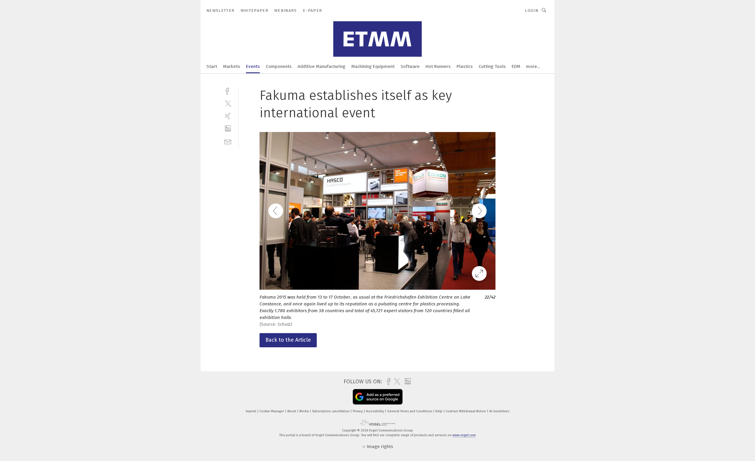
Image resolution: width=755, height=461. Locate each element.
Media (304, 411)
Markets (231, 66)
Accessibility (375, 411)
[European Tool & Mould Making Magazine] (211, 66)
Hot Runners (438, 66)
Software (410, 66)
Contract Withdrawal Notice (466, 411)
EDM (516, 66)
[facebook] (228, 90)
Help (439, 411)
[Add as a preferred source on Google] (378, 397)
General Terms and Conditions (410, 411)
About (292, 411)
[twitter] (228, 103)
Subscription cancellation (331, 411)
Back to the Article (288, 340)
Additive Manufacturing (321, 66)
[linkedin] (228, 128)
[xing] (228, 116)
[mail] (228, 141)
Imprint (251, 411)
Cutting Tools (492, 66)
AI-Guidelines (499, 411)
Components (279, 66)
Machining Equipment (373, 66)
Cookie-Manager (272, 411)
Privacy (358, 411)
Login (531, 10)
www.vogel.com (464, 435)
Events (253, 66)
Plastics (465, 66)
